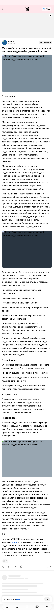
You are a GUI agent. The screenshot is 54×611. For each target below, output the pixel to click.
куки (18, 599)
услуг (14, 542)
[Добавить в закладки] (9, 566)
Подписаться (45, 42)
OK (47, 599)
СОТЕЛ (11, 41)
